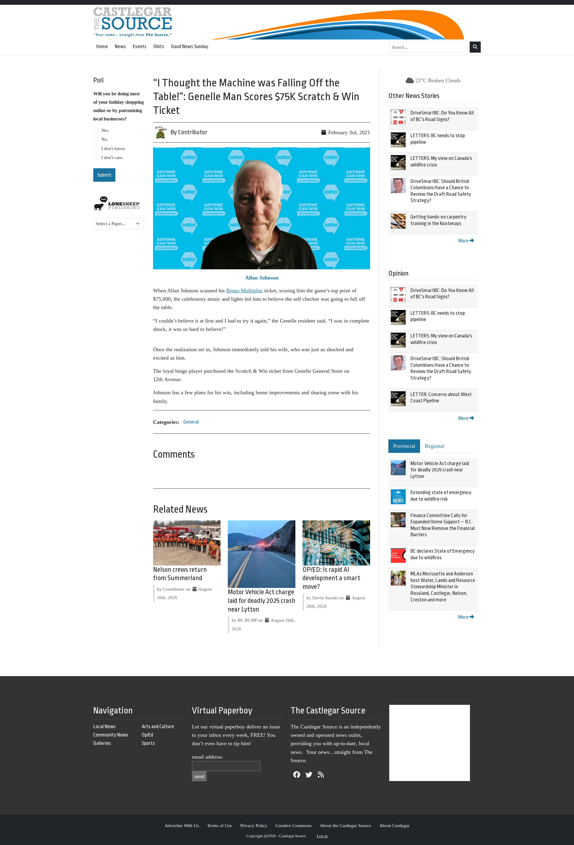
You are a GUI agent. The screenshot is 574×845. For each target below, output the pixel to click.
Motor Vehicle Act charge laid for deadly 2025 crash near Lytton (261, 600)
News (120, 46)
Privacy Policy (253, 825)
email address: (207, 757)
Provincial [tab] (404, 446)
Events (139, 46)
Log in (322, 836)
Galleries (102, 743)
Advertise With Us (182, 825)
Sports (148, 743)
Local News (104, 726)
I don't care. (112, 157)
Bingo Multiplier (244, 291)
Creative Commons (294, 825)
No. (104, 139)
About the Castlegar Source (345, 825)
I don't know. (113, 148)
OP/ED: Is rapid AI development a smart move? (331, 578)
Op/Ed (147, 735)
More (463, 241)
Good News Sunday (189, 46)
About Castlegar (394, 825)
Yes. (105, 130)
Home (102, 46)
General (191, 422)
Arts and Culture (158, 726)
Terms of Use (219, 825)
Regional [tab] (434, 446)
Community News (110, 735)
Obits (158, 46)
